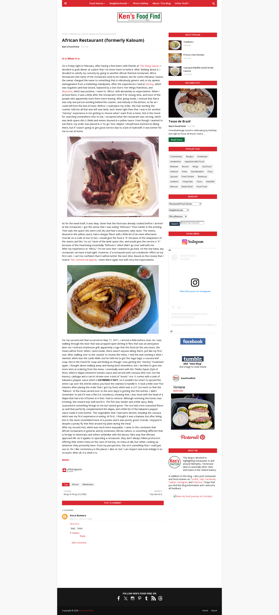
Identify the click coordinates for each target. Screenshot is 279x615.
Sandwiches (175, 161)
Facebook (210, 479)
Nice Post (74, 523)
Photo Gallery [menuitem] (140, 3)
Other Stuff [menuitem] (181, 3)
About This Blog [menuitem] (162, 3)
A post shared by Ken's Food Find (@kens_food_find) (198, 325)
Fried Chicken (188, 176)
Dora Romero (78, 515)
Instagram (182, 482)
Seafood (174, 171)
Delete (80, 528)
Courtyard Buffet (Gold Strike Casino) (198, 69)
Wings (195, 166)
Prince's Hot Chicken (193, 54)
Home (65, 34)
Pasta (184, 171)
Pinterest (197, 482)
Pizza (210, 171)
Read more (176, 139)
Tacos (199, 181)
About (214, 610)
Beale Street (187, 186)
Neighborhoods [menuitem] (118, 3)
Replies (76, 532)
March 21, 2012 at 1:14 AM (81, 519)
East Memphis (197, 171)
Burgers (189, 156)
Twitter (172, 482)
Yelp (201, 479)
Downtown (202, 156)
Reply (73, 528)
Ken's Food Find (70, 46)
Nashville (210, 181)
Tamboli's (188, 41)
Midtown (174, 166)
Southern (174, 181)
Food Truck (202, 186)
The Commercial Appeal (83, 259)
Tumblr (194, 479)
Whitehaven (75, 34)
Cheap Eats (187, 181)
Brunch (185, 166)
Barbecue (202, 176)
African (75, 484)
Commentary (176, 156)
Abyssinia (67, 91)
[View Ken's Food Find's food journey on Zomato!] (193, 496)
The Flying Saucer (149, 65)
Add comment (79, 542)
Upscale (174, 176)
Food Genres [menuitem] (96, 3)
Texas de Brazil (180, 121)
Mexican (174, 186)
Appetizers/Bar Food (194, 161)
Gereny (149, 84)
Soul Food (206, 166)
